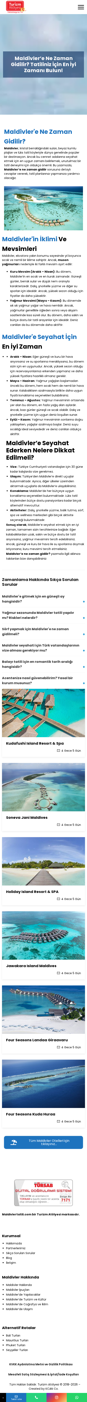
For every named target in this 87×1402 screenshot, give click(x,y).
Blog (9, 1258)
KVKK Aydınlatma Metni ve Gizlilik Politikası (41, 1364)
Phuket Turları (15, 1345)
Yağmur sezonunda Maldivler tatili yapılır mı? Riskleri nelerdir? (38, 615)
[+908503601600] (36, 1397)
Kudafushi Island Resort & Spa (35, 743)
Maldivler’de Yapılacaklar (23, 1295)
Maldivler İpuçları (17, 1290)
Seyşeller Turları (17, 1350)
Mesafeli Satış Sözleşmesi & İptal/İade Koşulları (43, 1374)
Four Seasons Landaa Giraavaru (37, 1039)
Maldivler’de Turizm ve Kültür (26, 1299)
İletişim (11, 1263)
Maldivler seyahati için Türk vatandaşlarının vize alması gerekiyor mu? (40, 648)
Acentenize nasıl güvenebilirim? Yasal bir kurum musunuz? (37, 680)
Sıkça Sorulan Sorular (20, 1253)
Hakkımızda (14, 1243)
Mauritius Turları (17, 1340)
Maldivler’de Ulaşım (19, 1309)
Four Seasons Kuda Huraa (30, 1114)
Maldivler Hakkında (19, 1285)
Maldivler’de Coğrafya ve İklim (27, 1304)
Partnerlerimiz (15, 1248)
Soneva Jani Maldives (27, 817)
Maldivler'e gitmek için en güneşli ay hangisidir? (33, 599)
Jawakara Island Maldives (31, 965)
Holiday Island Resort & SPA (32, 891)
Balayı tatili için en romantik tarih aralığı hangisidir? (37, 664)
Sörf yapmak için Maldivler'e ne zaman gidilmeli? (35, 631)
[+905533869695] (77, 1397)
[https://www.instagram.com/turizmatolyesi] (57, 1397)
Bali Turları (13, 1335)
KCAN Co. (52, 1389)
